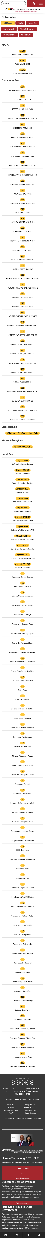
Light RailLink (8, 29)
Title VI (11, 1113)
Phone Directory (30, 1107)
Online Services (30, 1113)
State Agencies (30, 1110)
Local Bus (33, 23)
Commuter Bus (9, 35)
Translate (37, 1119)
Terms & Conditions (24, 1119)
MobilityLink (26, 35)
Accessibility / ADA (11, 1110)
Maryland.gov (30, 1105)
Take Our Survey (22, 1203)
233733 (22, 1173)
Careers (11, 1107)
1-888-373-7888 (22, 1169)
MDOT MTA (11, 1105)
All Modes (8, 23)
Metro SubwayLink (27, 29)
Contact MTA (9, 1119)
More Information (29, 1178)
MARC (20, 23)
